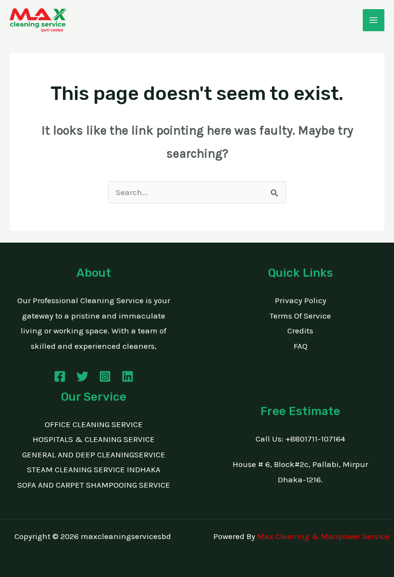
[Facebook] (60, 376)
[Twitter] (82, 376)
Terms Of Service (300, 315)
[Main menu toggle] (374, 20)
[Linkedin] (128, 376)
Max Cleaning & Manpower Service (323, 536)
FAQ (301, 346)
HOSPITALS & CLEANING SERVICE (94, 439)
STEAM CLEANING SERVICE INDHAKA (93, 469)
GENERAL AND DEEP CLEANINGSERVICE (93, 454)
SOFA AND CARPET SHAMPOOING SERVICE (93, 485)
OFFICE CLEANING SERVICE (94, 424)
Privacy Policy (300, 300)
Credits (300, 330)
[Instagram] (105, 376)
